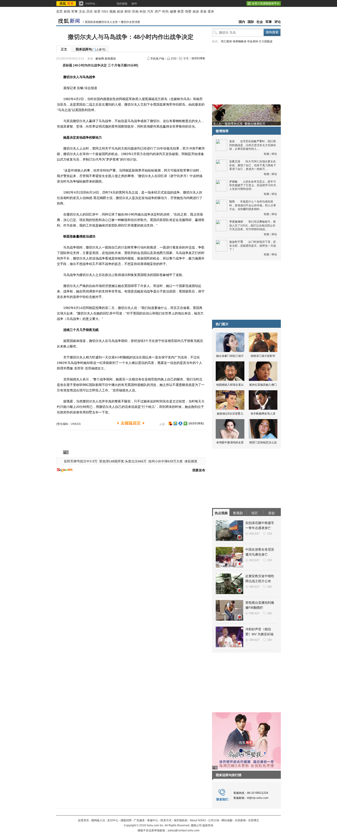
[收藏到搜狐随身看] (185, 423)
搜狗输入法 (98, 820)
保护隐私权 (181, 820)
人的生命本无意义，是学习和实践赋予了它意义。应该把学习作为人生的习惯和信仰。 (252, 185)
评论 (277, 22)
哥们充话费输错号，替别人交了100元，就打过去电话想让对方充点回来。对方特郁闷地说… (252, 225)
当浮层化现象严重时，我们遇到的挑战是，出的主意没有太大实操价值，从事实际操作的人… (252, 145)
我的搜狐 (121, 3)
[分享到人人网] (180, 423)
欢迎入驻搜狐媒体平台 (265, 3)
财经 (127, 11)
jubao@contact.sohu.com (183, 830)
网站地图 (226, 820)
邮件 (134, 3)
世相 (135, 11)
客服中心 (152, 820)
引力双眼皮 (266, 41)
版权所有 (207, 825)
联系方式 (165, 820)
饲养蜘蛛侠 (239, 41)
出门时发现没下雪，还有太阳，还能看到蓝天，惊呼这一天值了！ (252, 245)
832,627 (254, 533)
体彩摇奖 (191, 461)
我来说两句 (90, 49)
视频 (112, 11)
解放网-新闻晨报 (106, 58)
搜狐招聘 (126, 820)
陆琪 (232, 201)
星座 (211, 11)
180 (269, 586)
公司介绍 (213, 820)
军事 (74, 11)
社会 (260, 22)
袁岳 (232, 141)
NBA (105, 11)
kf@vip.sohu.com (257, 798)
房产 (158, 11)
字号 (186, 58)
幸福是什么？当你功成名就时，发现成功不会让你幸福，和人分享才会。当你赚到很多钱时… (252, 205)
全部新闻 (240, 820)
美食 (203, 11)
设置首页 (83, 820)
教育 (180, 11)
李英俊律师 (236, 221)
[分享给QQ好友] (175, 423)
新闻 (67, 11)
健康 (173, 11)
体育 (97, 11)
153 (269, 533)
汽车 (150, 11)
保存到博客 (198, 58)
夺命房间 (252, 41)
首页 (59, 11)
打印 (174, 58)
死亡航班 (226, 41)
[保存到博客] (196, 423)
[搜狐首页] (66, 3)
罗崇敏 (233, 181)
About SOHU (198, 820)
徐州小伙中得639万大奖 (165, 461)
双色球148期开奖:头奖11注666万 (122, 461)
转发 (266, 154)
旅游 (196, 11)
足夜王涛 (234, 161)
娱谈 (120, 11)
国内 (242, 22)
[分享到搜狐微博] (170, 423)
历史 (89, 11)
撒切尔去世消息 (130, 22)
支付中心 (112, 820)
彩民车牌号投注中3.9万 (80, 461)
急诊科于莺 (236, 241)
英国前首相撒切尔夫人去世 (101, 22)
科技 (143, 11)
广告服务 (139, 820)
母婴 (188, 11)
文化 (82, 11)
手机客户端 (157, 58)
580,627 (254, 586)
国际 (251, 22)
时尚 (165, 11)
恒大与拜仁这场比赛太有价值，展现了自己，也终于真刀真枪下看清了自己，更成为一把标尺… (252, 165)
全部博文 (253, 820)
